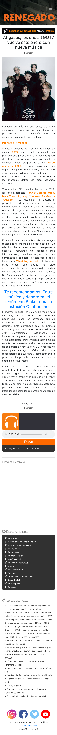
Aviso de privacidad (28, 726)
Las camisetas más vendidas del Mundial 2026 (27, 623)
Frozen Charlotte (16, 552)
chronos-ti (33, 729)
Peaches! (12, 587)
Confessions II (14, 559)
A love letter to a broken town (22, 542)
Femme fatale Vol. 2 (17, 569)
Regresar (28, 52)
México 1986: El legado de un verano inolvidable (28, 630)
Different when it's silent (19, 545)
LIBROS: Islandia (13, 686)
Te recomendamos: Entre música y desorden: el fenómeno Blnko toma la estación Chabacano (29, 299)
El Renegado (36, 722)
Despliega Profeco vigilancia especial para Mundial (29, 675)
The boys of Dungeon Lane (20, 576)
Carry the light (14, 580)
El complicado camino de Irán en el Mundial (26, 696)
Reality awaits (14, 538)
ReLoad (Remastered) (18, 562)
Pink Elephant (14, 583)
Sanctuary (12, 573)
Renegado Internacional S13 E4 (22, 448)
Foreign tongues (15, 556)
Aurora (11, 566)
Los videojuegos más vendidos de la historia (26, 626)
